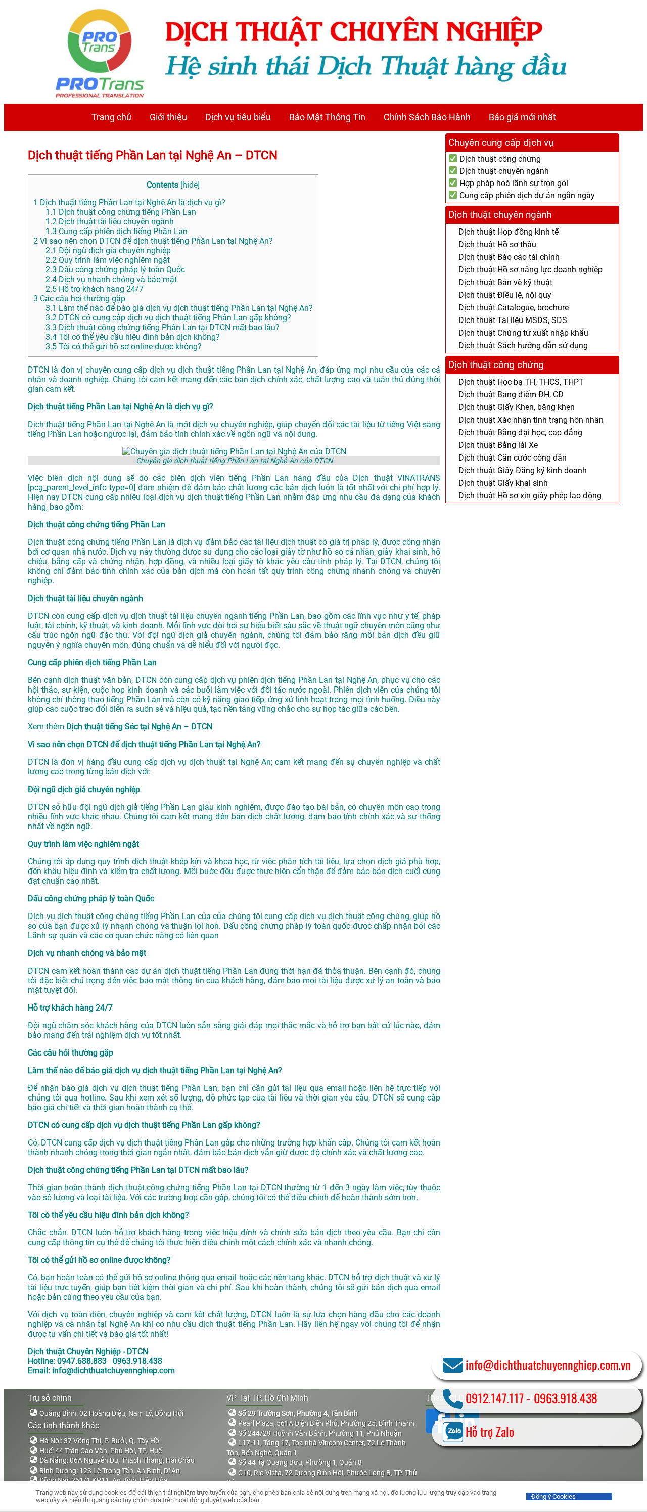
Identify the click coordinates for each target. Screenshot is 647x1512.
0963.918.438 (565, 1398)
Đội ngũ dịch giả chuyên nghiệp (108, 250)
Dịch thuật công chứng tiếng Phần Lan (120, 212)
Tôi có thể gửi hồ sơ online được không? (123, 346)
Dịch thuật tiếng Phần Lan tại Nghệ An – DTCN (153, 155)
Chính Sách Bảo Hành (427, 117)
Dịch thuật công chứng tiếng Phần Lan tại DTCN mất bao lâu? (162, 327)
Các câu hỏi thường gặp (79, 298)
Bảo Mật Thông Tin (327, 117)
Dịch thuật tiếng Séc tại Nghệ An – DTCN (139, 726)
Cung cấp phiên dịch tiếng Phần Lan (116, 231)
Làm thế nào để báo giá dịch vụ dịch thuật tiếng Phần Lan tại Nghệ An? (179, 308)
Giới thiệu (168, 117)
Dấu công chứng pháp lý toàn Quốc (115, 269)
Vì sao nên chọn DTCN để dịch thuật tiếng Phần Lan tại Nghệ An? (153, 241)
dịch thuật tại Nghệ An (230, 762)
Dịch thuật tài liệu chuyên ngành (109, 221)
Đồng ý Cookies (553, 1496)
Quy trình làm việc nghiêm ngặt (107, 260)
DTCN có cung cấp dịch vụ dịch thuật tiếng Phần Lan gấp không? (168, 318)
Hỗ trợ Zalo (490, 1431)
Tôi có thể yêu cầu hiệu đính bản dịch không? (132, 337)
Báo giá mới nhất (522, 117)
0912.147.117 (495, 1398)
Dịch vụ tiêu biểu (238, 117)
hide (190, 185)
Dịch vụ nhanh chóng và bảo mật (111, 279)
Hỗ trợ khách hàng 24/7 (94, 289)
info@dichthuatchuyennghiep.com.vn (548, 1364)
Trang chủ (111, 117)
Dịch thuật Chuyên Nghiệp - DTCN (88, 1351)
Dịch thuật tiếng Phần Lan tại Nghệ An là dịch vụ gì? (129, 202)
